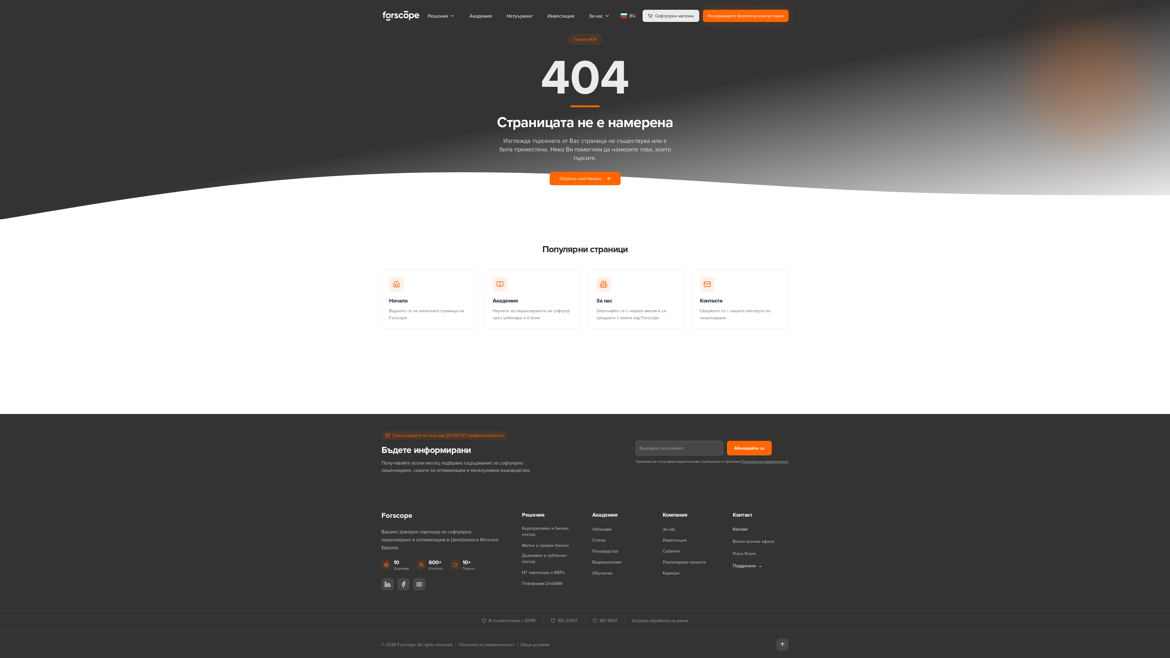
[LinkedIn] (387, 584)
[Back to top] (782, 645)
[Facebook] (403, 584)
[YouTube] (419, 584)
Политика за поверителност (765, 461)
